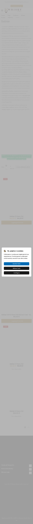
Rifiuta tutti (16, 268)
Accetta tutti (16, 264)
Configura (17, 273)
